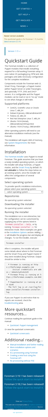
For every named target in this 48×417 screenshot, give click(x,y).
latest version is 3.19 (12, 41)
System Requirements (17, 142)
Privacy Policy (27, 401)
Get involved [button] (23, 20)
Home (24, 2)
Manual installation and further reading (26, 344)
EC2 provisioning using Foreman (24, 352)
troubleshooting (11, 303)
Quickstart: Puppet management (24, 325)
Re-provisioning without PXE (22, 360)
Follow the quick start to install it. (24, 379)
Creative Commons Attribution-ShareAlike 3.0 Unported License (24, 406)
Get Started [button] (23, 8)
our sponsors (17, 412)
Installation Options (18, 232)
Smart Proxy (24, 167)
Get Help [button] (23, 14)
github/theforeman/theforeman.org (27, 409)
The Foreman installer (14, 156)
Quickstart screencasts (20, 333)
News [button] (23, 26)
